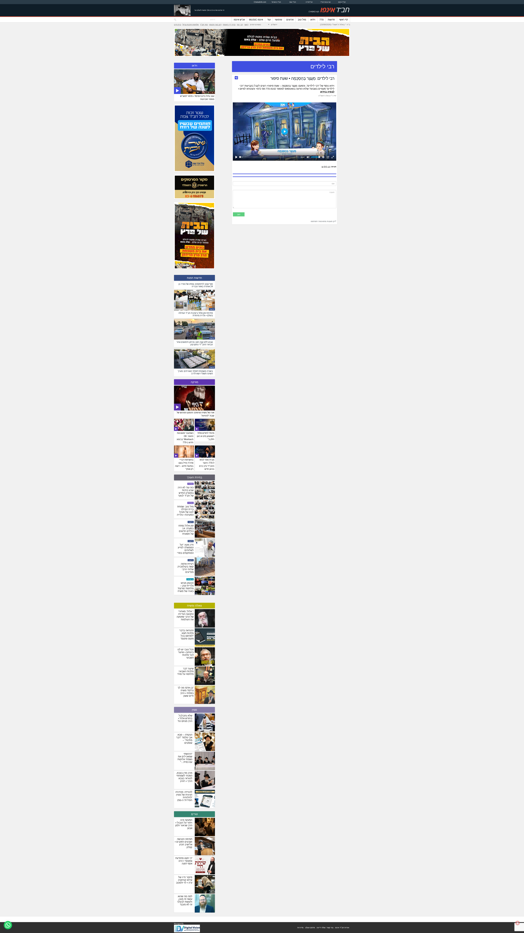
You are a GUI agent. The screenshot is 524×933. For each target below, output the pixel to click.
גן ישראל (190, 503)
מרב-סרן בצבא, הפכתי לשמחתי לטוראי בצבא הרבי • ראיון (184, 777)
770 (321, 19)
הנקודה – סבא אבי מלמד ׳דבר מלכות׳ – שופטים (184, 738)
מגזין (194, 709)
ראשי (246, 24)
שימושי (278, 19)
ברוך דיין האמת (229, 24)
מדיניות (300, 927)
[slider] (269, 157)
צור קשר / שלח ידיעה (325, 927)
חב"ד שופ (292, 2)
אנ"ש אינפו (239, 19)
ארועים (290, 19)
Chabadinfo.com (260, 2)
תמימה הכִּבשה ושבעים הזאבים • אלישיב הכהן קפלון (183, 843)
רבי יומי (240, 24)
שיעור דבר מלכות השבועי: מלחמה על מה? (185, 671)
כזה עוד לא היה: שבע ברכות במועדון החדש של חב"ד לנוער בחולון (185, 531)
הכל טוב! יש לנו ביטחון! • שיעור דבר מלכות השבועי (186, 653)
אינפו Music (256, 19)
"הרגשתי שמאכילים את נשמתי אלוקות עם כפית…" (185, 757)
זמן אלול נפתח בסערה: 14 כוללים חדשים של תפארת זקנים (186, 569)
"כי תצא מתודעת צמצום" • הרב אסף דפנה (183, 861)
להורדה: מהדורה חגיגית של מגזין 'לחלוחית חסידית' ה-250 (183, 796)
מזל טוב (302, 19)
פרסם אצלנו (310, 927)
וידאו (312, 19)
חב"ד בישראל (276, 2)
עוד (269, 19)
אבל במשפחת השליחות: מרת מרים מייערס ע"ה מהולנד (186, 491)
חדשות (331, 19)
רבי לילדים (326, 167)
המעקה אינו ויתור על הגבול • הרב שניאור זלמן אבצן (183, 824)
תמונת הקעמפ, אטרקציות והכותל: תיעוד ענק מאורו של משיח (186, 512)
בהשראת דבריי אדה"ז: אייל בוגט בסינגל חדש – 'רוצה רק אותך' (184, 464)
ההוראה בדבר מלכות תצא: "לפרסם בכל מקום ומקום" (186, 634)
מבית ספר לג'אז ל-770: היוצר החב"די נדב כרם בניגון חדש (206, 464)
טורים (194, 814)
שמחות (190, 522)
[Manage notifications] (517, 923)
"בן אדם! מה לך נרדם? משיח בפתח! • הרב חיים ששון (186, 691)
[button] (8, 925)
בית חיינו (177, 24)
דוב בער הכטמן (215, 24)
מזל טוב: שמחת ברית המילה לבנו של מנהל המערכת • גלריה (185, 548)
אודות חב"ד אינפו (342, 927)
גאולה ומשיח (194, 605)
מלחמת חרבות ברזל (190, 24)
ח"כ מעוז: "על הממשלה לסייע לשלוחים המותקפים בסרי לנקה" (185, 588)
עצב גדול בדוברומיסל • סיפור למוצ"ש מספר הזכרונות (197, 97)
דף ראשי (343, 19)
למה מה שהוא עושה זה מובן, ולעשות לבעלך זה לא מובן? (184, 900)
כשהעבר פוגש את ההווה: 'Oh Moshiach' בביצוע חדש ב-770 (185, 438)
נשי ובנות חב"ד (325, 2)
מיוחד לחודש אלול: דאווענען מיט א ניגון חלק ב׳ (205, 436)
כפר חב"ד (204, 24)
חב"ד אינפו (342, 2)
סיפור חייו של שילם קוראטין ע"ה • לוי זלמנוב (184, 880)
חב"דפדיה (309, 2)
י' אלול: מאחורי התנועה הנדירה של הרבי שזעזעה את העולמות (185, 615)
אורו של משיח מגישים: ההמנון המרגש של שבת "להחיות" (195, 414)
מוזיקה (194, 382)
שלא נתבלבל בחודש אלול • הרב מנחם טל (185, 718)
